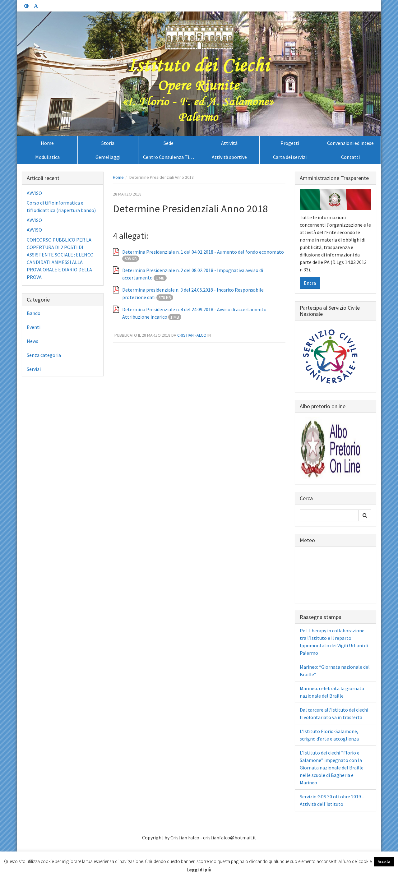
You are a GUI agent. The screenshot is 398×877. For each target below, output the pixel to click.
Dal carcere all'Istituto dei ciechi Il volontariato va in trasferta (334, 713)
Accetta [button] (384, 861)
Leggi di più (199, 870)
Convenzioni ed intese (350, 143)
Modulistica (47, 157)
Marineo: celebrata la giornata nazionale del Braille (332, 692)
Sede (169, 143)
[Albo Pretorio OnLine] (331, 448)
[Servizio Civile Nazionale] (331, 356)
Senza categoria (44, 355)
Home (47, 143)
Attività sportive (229, 157)
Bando (33, 313)
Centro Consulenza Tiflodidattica (171, 157)
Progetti (289, 143)
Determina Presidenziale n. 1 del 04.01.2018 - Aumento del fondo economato (203, 252)
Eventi (33, 327)
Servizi (34, 369)
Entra (310, 283)
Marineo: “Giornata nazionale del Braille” (335, 670)
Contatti (350, 157)
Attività (229, 143)
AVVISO (34, 193)
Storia (107, 143)
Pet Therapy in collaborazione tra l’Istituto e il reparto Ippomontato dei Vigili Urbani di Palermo (334, 641)
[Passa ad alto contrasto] (26, 6)
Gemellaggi (107, 157)
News (32, 341)
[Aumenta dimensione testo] (35, 6)
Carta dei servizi (290, 157)
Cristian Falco (191, 335)
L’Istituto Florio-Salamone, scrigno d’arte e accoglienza (329, 735)
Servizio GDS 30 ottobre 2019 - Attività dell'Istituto (332, 800)
